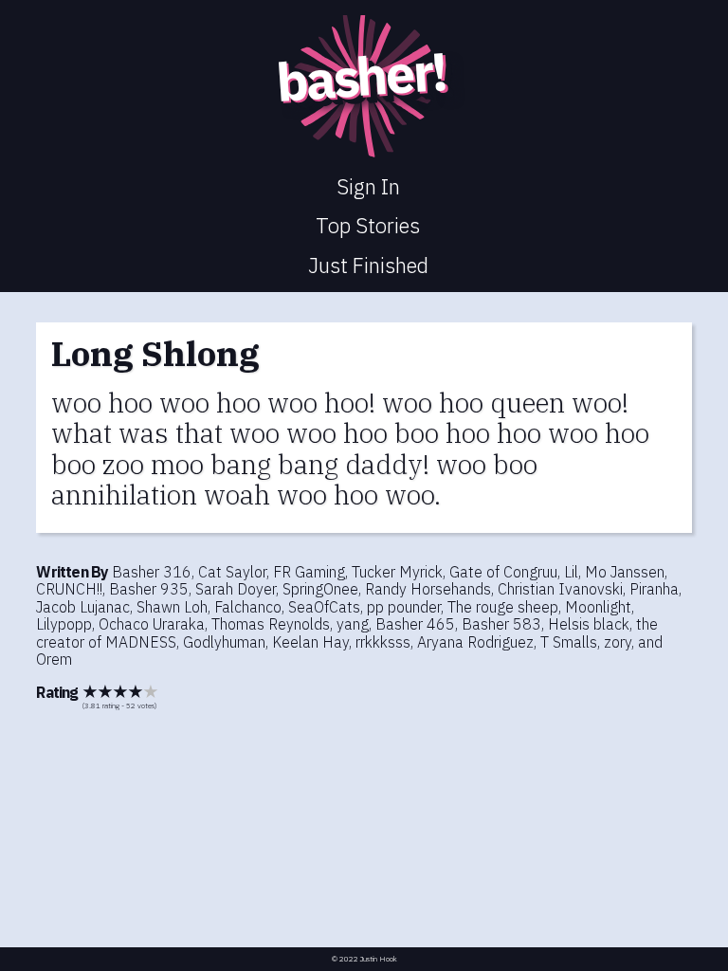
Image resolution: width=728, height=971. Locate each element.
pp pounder (404, 606)
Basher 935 (149, 588)
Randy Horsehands (428, 588)
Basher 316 (151, 571)
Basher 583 (501, 623)
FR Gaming (309, 571)
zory (617, 641)
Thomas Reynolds (270, 623)
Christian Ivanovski (560, 588)
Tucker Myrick (397, 571)
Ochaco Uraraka (152, 623)
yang (353, 623)
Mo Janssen (624, 571)
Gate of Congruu (503, 571)
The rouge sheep (502, 606)
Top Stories (368, 225)
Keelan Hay (310, 641)
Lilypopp (64, 623)
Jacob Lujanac (83, 606)
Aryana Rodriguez (475, 641)
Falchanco (248, 606)
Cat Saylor (232, 571)
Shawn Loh (172, 606)
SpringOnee (320, 588)
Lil (571, 571)
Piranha (654, 588)
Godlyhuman (224, 641)
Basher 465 (415, 623)
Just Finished (368, 265)
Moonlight (598, 606)
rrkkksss (382, 641)
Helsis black (588, 623)
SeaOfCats (324, 606)
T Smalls (568, 641)
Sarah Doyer (235, 588)
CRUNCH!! (69, 588)
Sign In (368, 186)
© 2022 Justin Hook (364, 959)
